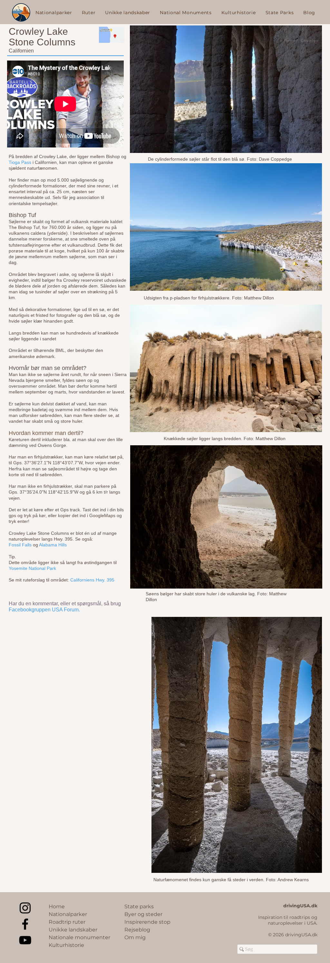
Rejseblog (137, 930)
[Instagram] (25, 908)
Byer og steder (143, 914)
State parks (139, 906)
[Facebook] (25, 924)
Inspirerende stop (147, 922)
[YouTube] (25, 940)
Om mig (135, 937)
